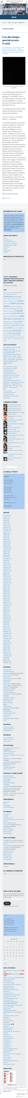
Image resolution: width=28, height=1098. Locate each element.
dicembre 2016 (7, 567)
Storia (11, 337)
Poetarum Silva (8, 711)
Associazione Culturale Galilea (12, 748)
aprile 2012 (6, 624)
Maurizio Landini (8, 703)
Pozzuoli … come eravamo (10, 788)
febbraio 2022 (7, 525)
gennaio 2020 (7, 546)
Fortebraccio (7, 1035)
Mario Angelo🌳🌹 (9, 1024)
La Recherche (7, 762)
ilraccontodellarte (8, 1050)
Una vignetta (7, 718)
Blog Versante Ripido (9, 1064)
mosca (14, 323)
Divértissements (12, 308)
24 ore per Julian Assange (10, 366)
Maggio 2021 (7, 534)
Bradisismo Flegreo (9, 776)
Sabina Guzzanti (8, 769)
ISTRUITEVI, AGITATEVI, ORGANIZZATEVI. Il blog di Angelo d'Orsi (13, 1012)
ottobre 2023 (7, 517)
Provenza (6, 866)
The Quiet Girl (7, 1045)
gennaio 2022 (7, 527)
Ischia (5, 316)
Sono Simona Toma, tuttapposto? (12, 984)
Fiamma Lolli (7, 687)
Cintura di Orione (13, 50)
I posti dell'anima (18, 313)
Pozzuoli (8, 49)
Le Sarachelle (16, 319)
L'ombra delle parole (9, 845)
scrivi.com (6, 335)
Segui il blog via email (12, 891)
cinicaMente (7, 1040)
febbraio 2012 (7, 628)
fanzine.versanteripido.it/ (10, 1048)
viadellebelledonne (17, 338)
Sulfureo (6, 1062)
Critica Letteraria (8, 737)
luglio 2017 (7, 560)
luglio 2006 (7, 645)
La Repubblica (7, 805)
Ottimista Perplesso (9, 708)
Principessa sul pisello (9, 713)
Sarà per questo (8, 378)
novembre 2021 (8, 531)
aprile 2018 (6, 557)
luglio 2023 (7, 519)
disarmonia (19, 306)
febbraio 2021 (7, 539)
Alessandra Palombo (9, 671)
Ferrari (9, 311)
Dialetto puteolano (14, 52)
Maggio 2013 (7, 610)
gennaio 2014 (7, 602)
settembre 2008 (8, 638)
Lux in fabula (7, 786)
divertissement (6, 308)
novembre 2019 (8, 548)
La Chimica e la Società (10, 996)
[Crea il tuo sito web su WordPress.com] (14, 1)
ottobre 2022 (7, 522)
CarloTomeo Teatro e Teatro (11, 1015)
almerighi (10, 420)
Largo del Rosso (14, 9)
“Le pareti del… (12, 454)
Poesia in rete (7, 1009)
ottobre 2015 (7, 581)
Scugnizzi (10, 335)
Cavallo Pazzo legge (9, 983)
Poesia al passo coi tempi (10, 368)
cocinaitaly (6, 1043)
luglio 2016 (7, 574)
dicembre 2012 (7, 619)
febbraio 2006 (7, 652)
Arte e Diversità (8, 678)
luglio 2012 (7, 623)
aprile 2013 (6, 612)
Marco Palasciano (8, 701)
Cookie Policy (7, 229)
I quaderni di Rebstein (9, 692)
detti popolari (5, 52)
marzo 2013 (7, 614)
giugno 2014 (7, 598)
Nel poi (5, 248)
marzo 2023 (7, 520)
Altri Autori (7, 814)
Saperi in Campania (9, 830)
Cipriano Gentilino (9, 1021)
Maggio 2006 (7, 649)
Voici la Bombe (7, 859)
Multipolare (7, 991)
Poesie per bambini (16, 328)
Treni (5, 365)
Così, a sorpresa (8, 391)
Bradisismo (5, 50)
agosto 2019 (7, 551)
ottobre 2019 (7, 550)
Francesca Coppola (8, 690)
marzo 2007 (7, 640)
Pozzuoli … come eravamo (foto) (12, 793)
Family (17, 308)
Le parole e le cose (8, 851)
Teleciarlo (6, 716)
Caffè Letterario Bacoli (10, 777)
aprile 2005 (6, 659)
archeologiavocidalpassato (11, 1002)
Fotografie (5, 53)
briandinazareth (8, 1029)
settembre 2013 (8, 605)
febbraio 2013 (7, 616)
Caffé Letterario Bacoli (10, 751)
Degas (5, 303)
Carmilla (6, 816)
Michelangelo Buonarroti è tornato (13, 1005)
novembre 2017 (8, 558)
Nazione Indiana (8, 828)
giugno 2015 (7, 588)
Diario (21, 52)
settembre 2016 (8, 571)
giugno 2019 (7, 555)
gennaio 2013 (7, 617)
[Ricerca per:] (10, 467)
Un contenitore (8, 240)
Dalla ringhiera (8, 685)
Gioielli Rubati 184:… (13, 435)
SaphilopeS (6, 1022)
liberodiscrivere (11, 321)
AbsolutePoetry (8, 670)
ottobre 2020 (7, 543)
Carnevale (5, 298)
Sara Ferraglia (7, 715)
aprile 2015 (6, 591)
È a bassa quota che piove (10, 373)
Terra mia (13, 49)
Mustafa (20, 323)
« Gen (5, 963)
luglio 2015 (7, 586)
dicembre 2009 (7, 636)
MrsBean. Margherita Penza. (11, 1061)
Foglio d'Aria (7, 689)
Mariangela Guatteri (9, 988)
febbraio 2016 (7, 576)
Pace (19, 325)
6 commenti (7, 198)
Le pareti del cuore (9, 394)
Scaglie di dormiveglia (14, 333)
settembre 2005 (8, 656)
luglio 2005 (7, 657)
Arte (20, 49)
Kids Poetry (16, 316)
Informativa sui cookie (7, 1091)
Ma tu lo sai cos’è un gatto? (11, 377)
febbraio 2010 (7, 635)
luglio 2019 (7, 553)
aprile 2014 (6, 600)
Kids (12, 316)
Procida (22, 330)
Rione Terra (5, 333)
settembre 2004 (8, 663)
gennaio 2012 (7, 630)
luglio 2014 (7, 597)
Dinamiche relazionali (13, 306)
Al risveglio (7, 398)
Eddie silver (7, 1052)
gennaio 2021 (7, 541)
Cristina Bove (15, 301)
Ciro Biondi (7, 781)
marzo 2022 (7, 524)
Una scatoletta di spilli (9, 392)
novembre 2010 (8, 633)
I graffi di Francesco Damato (11, 989)
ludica (5, 323)
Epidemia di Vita (8, 1036)
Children (9, 298)
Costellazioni (21, 50)
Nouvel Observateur (9, 807)
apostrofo (19, 292)
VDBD (5, 720)
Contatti (6, 252)
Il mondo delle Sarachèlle (10, 245)
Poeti (11, 331)
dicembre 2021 (7, 529)
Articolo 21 (7, 802)
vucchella (5, 340)
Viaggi (22, 338)
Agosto (7, 292)
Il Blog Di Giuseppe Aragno (11, 998)
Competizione (6, 301)
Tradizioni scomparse (17, 337)
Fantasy (20, 308)
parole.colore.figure (9, 979)
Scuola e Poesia (16, 335)
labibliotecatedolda (9, 1028)
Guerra (10, 313)
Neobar (5, 704)
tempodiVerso (7, 1047)
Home (4, 22)
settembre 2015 (8, 583)
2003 (4, 292)
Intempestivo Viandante (10, 694)
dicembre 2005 (7, 654)
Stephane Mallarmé (9, 729)
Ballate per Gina (13, 294)
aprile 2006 (6, 650)
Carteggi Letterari (8, 840)
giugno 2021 (7, 532)
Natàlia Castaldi (9, 325)
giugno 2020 (7, 545)
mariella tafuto (12, 405)
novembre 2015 (8, 579)
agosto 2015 (7, 584)
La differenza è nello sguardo (11, 396)
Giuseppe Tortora (8, 818)
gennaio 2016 (7, 577)
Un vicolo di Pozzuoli (9, 242)
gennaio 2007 (7, 642)
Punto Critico (7, 741)
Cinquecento (13, 298)
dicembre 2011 (7, 631)
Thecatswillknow (8, 730)
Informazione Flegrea (9, 783)
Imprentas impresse (9, 1038)
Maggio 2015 (7, 590)
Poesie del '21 (7, 1059)
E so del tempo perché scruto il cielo (11, 40)
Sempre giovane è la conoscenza (12, 1054)
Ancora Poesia (7, 675)
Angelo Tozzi (7, 676)
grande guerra (6, 313)
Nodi (5, 389)
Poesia (4, 49)
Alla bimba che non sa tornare (11, 375)
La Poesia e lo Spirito (9, 697)
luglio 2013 (7, 609)
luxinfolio (6, 1017)
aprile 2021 (6, 536)
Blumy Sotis (7, 682)
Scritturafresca (7, 831)
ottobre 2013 (7, 604)
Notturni (15, 325)
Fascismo (6, 311)
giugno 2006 (7, 647)
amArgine (6, 673)
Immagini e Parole (19, 47)
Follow (7, 903)
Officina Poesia (7, 706)
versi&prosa (9, 338)
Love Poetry (18, 322)
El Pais (5, 804)
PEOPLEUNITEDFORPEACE (10, 1003)
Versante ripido (8, 858)
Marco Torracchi (12, 427)
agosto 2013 (7, 607)
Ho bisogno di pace (9, 370)
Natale (5, 325)
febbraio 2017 (7, 564)
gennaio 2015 (7, 595)
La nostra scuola (8, 1042)
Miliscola (11, 323)
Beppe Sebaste (7, 680)
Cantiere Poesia (8, 683)
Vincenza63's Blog (8, 993)
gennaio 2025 (7, 515)
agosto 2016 (7, 572)
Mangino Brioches (8, 699)
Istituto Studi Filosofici (10, 823)
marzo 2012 (7, 626)
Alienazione (10, 292)
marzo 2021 (7, 538)
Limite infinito (7, 1057)
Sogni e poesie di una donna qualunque (14, 977)
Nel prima (6, 247)
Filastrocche (12, 311)
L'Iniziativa (6, 784)
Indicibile (6, 1026)
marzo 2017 (7, 562)
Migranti (7, 323)
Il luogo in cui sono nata (10, 243)
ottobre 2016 (7, 569)
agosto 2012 (7, 621)
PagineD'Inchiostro (9, 986)
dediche (21, 301)
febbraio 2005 (7, 661)
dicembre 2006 (7, 643)
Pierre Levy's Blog (8, 1007)
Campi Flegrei (17, 297)
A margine (15, 292)
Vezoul (12, 338)
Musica (17, 323)
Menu (14, 17)
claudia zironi (7, 1019)
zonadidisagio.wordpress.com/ (12, 995)
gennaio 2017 (7, 565)
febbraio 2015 (7, 593)
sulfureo (10, 450)
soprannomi (6, 337)
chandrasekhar (7, 981)
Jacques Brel (9, 316)
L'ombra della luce (8, 1000)
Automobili (8, 294)
